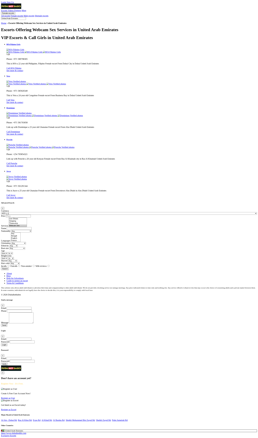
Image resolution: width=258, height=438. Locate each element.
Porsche (9, 140)
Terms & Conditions (15, 283)
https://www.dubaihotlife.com (13, 433)
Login (4, 2)
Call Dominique (13, 132)
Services (4, 226)
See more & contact (14, 70)
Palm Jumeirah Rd (120, 420)
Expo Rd (37, 420)
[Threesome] (18, 223)
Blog (8, 276)
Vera (8, 76)
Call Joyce (10, 195)
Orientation (6, 243)
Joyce (8, 171)
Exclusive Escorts (8, 436)
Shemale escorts (41, 16)
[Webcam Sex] (18, 226)
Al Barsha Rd (59, 420)
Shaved (4, 261)
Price (3, 216)
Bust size (5, 248)
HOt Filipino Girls (13, 44)
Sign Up (10, 2)
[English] (15, 238)
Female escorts (8, 13)
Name (3, 228)
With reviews (41, 266)
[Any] (15, 234)
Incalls (4, 266)
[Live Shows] (18, 219)
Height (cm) (6, 256)
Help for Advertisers (15, 278)
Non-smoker (26, 266)
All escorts (5, 16)
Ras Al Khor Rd (25, 420)
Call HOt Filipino (13, 68)
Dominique (10, 108)
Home (3, 23)
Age (3, 251)
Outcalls (14, 266)
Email (3, 308)
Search (5, 269)
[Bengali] (15, 236)
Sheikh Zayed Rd (103, 420)
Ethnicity (5, 246)
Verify (4, 364)
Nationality (5, 231)
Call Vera (10, 100)
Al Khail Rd (47, 420)
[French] (15, 240)
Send (4, 325)
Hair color (5, 263)
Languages (5, 241)
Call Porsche (11, 163)
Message (4, 322)
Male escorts (29, 16)
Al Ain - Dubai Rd (9, 420)
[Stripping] (18, 221)
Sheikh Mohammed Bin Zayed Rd (80, 420)
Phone (3, 311)
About (9, 273)
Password (5, 342)
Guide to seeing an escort (17, 281)
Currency (5, 211)
